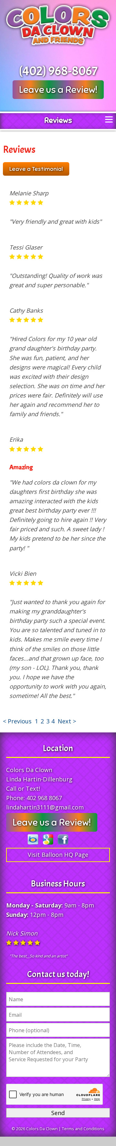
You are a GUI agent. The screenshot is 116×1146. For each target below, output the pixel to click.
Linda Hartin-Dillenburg (39, 779)
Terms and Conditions (83, 1128)
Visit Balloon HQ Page (58, 854)
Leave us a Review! (58, 89)
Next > (67, 721)
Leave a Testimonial (36, 168)
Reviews (58, 120)
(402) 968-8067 (58, 71)
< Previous (18, 721)
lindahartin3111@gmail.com (45, 807)
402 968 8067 (44, 798)
